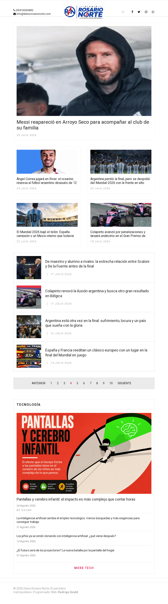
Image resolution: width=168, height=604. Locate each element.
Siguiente (124, 383)
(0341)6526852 (24, 10)
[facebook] (132, 12)
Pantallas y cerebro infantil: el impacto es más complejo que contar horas (76, 499)
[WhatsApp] (153, 12)
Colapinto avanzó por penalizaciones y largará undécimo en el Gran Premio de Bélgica (117, 236)
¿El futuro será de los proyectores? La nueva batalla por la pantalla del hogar (66, 550)
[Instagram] (146, 12)
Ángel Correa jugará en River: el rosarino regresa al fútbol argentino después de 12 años (47, 183)
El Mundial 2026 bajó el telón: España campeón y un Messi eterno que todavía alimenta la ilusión (45, 236)
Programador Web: (55, 592)
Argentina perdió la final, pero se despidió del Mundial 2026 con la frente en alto (120, 181)
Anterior (38, 383)
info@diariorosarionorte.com (34, 13)
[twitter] (139, 12)
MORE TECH (84, 568)
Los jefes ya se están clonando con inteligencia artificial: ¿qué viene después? (66, 536)
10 (111, 383)
